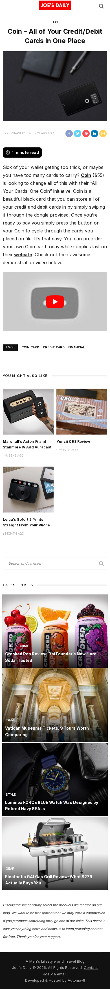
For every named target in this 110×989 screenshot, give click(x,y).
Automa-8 (76, 980)
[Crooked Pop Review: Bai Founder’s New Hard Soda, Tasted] (55, 631)
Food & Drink (17, 646)
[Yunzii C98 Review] (81, 411)
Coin (86, 175)
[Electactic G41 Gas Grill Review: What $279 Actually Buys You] (55, 853)
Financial (76, 347)
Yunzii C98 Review (73, 441)
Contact (91, 967)
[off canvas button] (9, 6)
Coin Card (30, 347)
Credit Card (54, 347)
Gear (10, 869)
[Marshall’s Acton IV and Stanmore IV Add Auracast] (28, 411)
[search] (101, 6)
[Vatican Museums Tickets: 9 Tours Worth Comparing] (55, 705)
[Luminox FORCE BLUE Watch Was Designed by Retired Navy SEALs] (55, 779)
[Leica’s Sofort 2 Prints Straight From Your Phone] (28, 489)
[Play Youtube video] (55, 301)
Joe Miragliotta (17, 133)
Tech (55, 22)
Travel (11, 720)
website (23, 254)
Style (11, 795)
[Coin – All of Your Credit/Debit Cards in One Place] (55, 86)
